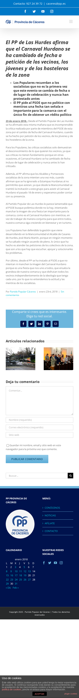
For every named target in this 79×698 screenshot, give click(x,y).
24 (16, 579)
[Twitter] (49, 562)
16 (11, 575)
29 (7, 583)
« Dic (8, 587)
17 (16, 575)
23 (11, 579)
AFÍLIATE (50, 523)
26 (25, 579)
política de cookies (11, 689)
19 (25, 575)
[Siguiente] (70, 358)
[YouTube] (55, 562)
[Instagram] (61, 562)
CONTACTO (51, 531)
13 (29, 571)
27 (29, 579)
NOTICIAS (50, 515)
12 (25, 571)
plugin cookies (70, 694)
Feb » (16, 587)
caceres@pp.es (56, 3)
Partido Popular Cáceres (23, 291)
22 (7, 579)
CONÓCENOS (52, 507)
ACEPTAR (39, 694)
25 (20, 579)
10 (16, 571)
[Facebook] (43, 562)
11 (20, 571)
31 (16, 583)
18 (20, 575)
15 (7, 575)
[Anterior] (9, 358)
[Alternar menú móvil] (71, 21)
